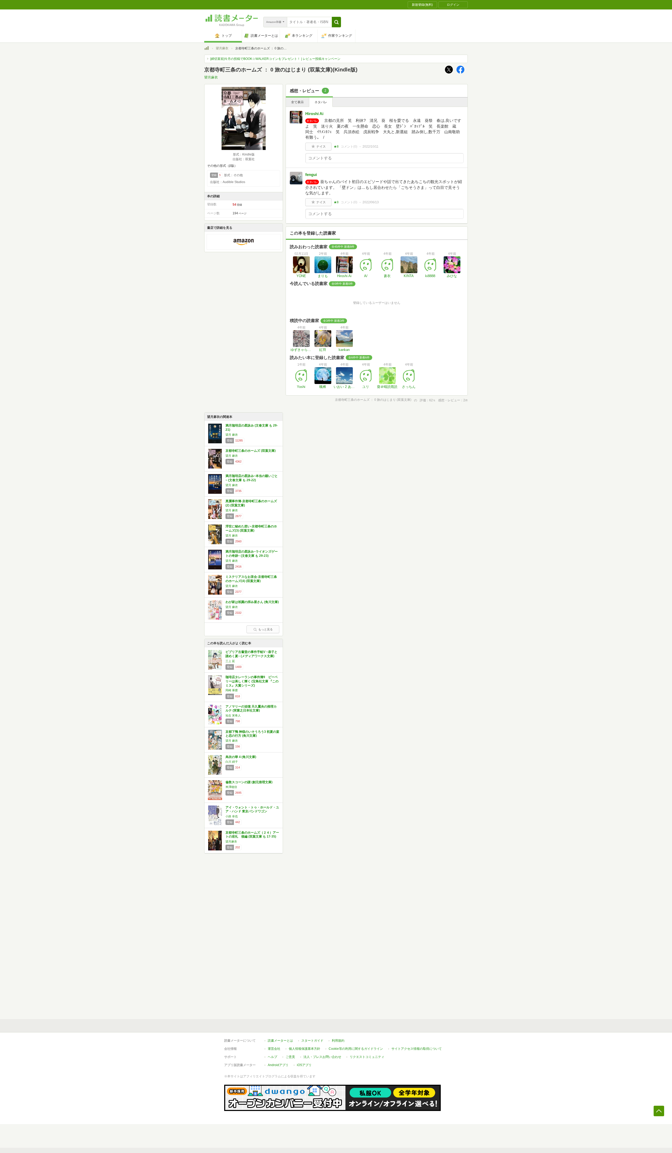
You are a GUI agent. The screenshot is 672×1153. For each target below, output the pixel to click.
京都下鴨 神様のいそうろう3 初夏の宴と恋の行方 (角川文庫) (252, 734)
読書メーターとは (280, 1040)
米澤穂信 (231, 786)
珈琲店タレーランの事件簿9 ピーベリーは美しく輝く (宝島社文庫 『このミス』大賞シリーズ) (252, 681)
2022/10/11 (371, 146)
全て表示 (297, 102)
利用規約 (338, 1040)
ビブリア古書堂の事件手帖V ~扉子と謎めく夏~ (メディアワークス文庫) (251, 654)
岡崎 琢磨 (231, 690)
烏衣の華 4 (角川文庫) (240, 757)
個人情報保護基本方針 (304, 1048)
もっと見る (265, 629)
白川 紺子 (231, 761)
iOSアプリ (304, 1065)
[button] (336, 22)
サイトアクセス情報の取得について (416, 1048)
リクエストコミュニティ (367, 1056)
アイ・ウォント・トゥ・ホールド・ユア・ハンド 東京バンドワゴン (252, 809)
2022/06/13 (371, 202)
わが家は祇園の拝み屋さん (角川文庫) (252, 602)
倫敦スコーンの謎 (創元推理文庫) (248, 782)
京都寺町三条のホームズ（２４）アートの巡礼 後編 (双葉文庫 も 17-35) (252, 835)
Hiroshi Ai (314, 113)
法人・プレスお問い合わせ (322, 1056)
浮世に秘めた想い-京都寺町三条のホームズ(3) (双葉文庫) (251, 528)
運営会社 (274, 1048)
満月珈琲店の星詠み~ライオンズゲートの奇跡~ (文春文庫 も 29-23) (251, 554)
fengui (311, 174)
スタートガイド (312, 1040)
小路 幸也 (231, 816)
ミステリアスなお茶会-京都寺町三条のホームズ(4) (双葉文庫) (251, 579)
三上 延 (230, 661)
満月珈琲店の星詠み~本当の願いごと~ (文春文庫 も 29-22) (251, 478)
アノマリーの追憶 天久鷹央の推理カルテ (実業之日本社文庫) (251, 709)
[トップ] (206, 49)
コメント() (349, 146)
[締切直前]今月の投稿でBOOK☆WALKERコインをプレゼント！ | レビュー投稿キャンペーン (275, 59)
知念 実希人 (233, 715)
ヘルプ (272, 1056)
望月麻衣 (222, 48)
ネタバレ (320, 102)
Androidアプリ (278, 1065)
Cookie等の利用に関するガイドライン (356, 1048)
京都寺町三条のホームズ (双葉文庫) (250, 451)
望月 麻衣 (231, 434)
